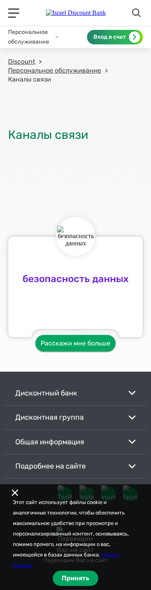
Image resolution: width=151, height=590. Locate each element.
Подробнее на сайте (50, 466)
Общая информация (49, 441)
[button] (33, 37)
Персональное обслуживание (54, 70)
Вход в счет (109, 36)
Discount (21, 61)
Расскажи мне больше (75, 343)
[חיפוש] (137, 12)
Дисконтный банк (46, 393)
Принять (75, 578)
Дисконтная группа (49, 417)
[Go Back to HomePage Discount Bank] (76, 13)
